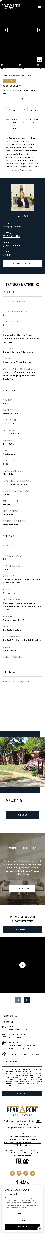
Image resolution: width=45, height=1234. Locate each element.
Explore (22, 815)
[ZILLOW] (12, 1173)
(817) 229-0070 (15, 1037)
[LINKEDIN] (32, 1173)
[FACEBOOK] (25, 1173)
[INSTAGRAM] (19, 1173)
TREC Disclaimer (22, 1145)
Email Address (10, 1061)
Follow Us (22, 929)
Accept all (22, 1227)
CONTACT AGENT (22, 263)
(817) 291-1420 (11, 236)
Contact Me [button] (23, 888)
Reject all (22, 1213)
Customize (22, 1220)
